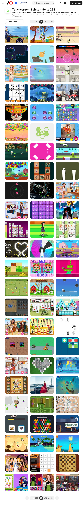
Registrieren (76, 3)
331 (52, 22)
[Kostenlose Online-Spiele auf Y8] (9, 2)
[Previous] (27, 498)
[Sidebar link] (3, 3)
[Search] (34, 3)
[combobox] (14, 21)
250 (36, 22)
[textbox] (14, 21)
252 (45, 22)
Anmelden (64, 3)
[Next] (57, 498)
